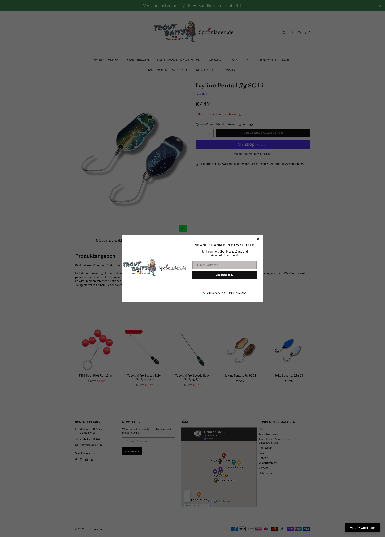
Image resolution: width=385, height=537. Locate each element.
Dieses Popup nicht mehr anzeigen (227, 293)
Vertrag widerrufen (362, 527)
